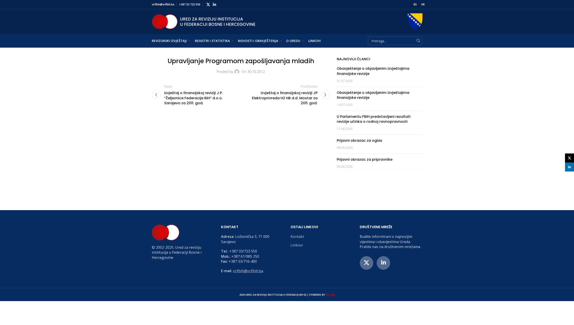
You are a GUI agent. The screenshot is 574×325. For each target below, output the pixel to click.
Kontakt (297, 236)
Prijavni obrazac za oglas (359, 140)
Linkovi (296, 245)
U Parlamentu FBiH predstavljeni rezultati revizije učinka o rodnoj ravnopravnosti (373, 119)
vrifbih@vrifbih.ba (248, 270)
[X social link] (208, 4)
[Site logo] (204, 21)
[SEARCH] (418, 41)
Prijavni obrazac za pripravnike (364, 159)
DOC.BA (330, 294)
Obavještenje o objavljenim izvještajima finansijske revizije (373, 71)
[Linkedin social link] (215, 4)
